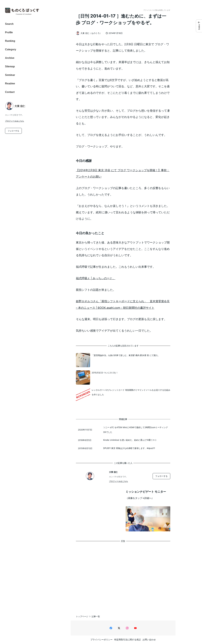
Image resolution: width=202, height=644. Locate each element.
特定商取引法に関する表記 (127, 639)
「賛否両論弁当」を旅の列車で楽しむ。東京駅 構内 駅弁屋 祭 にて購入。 (126, 355)
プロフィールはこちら (14, 121)
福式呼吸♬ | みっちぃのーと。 (95, 278)
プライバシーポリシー (101, 639)
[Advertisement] (123, 575)
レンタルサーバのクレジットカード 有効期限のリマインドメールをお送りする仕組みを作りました (131, 392)
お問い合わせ (149, 639)
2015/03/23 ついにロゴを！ (105, 372)
